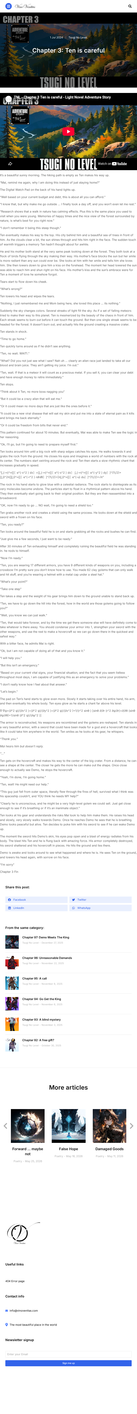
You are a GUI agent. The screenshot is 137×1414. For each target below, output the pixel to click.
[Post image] (12, 942)
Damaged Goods (109, 1149)
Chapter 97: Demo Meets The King (45, 937)
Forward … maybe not (27, 1151)
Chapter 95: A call (34, 978)
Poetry (18, 1161)
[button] (36, 900)
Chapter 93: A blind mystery (41, 1019)
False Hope (68, 1149)
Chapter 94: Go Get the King (41, 999)
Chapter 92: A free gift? (38, 1040)
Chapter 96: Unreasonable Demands (47, 958)
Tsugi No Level (77, 37)
